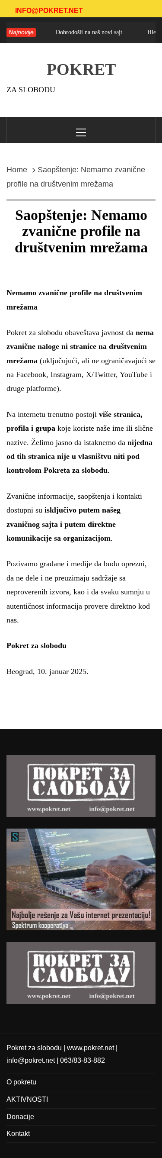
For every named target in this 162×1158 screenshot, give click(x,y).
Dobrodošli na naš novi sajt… (88, 32)
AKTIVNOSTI (27, 1099)
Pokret (81, 69)
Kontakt (18, 1133)
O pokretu (21, 1082)
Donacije (20, 1116)
